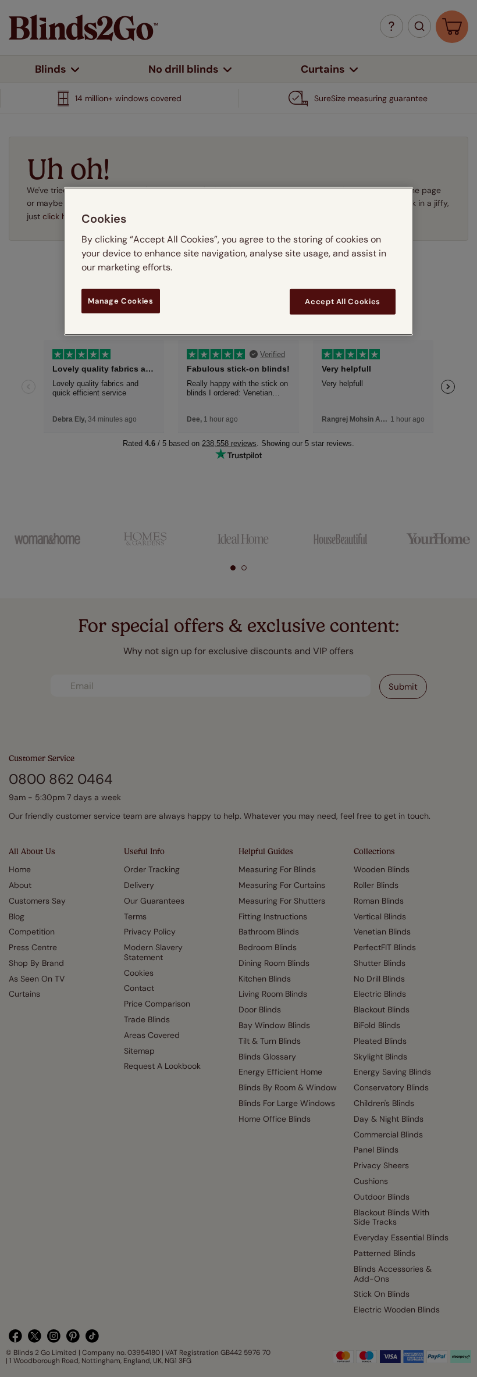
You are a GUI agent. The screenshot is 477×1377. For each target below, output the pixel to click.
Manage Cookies (120, 301)
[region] (238, 261)
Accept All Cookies (342, 301)
